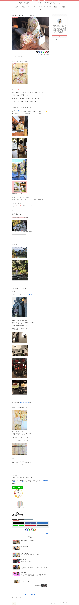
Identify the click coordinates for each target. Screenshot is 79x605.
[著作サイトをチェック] (25, 530)
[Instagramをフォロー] (27, 530)
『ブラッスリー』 (18, 110)
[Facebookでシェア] (39, 52)
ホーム (57, 602)
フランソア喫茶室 (28, 294)
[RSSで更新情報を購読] (35, 530)
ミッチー (60, 24)
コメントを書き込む (31, 594)
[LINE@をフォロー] (29, 530)
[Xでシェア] (37, 52)
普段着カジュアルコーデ (24, 402)
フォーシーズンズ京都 (16, 100)
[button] (48, 52)
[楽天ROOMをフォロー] (31, 530)
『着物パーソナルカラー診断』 (19, 481)
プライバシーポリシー (64, 602)
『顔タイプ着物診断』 (44, 480)
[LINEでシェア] (43, 52)
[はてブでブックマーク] (41, 52)
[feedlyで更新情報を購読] (33, 530)
